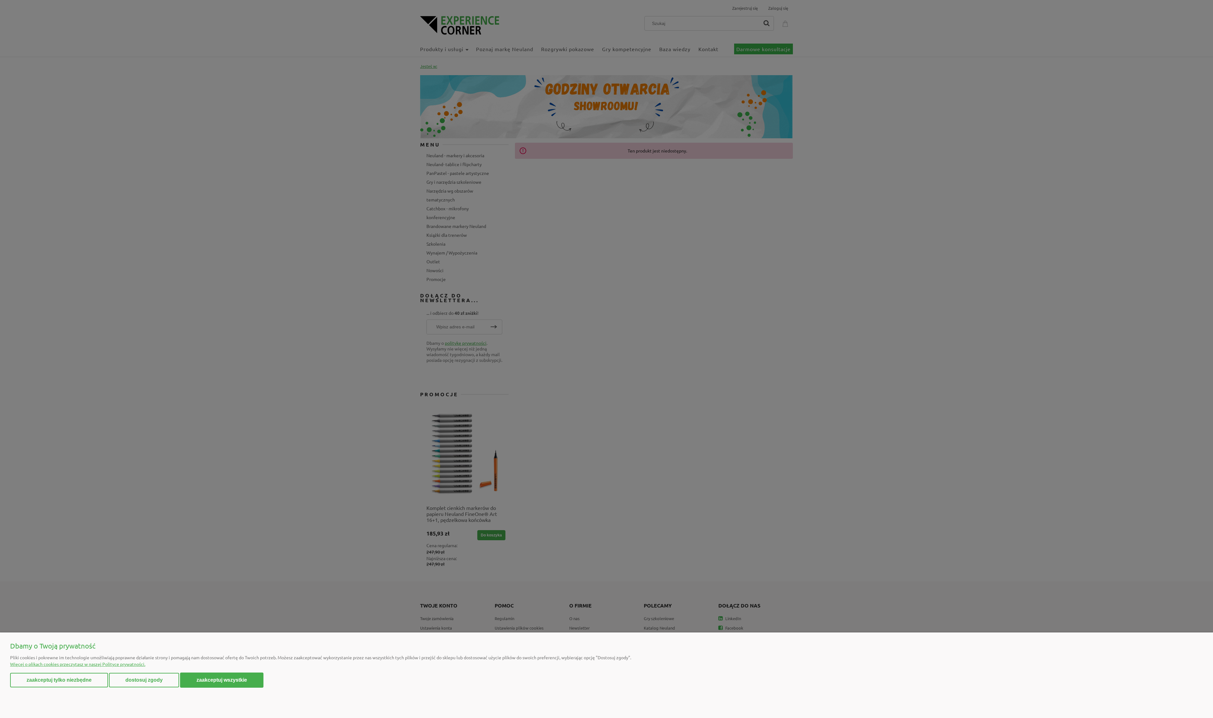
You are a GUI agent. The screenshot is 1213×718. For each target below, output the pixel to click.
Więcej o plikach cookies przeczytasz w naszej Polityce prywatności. (77, 664)
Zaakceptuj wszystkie (221, 680)
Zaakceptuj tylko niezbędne (59, 680)
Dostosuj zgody (144, 680)
